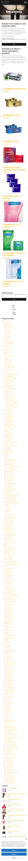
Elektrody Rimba (9, 559)
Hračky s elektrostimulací (11, 561)
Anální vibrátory (9, 658)
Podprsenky (8, 708)
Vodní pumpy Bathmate (11, 542)
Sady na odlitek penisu (11, 685)
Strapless (8, 732)
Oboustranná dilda (10, 680)
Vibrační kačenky (9, 397)
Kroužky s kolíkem (10, 488)
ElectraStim (8, 556)
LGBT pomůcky (7, 426)
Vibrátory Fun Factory (10, 398)
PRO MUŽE (5, 454)
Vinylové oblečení (9, 333)
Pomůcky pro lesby (10, 428)
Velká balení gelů (9, 616)
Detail (7, 91)
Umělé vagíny (7, 532)
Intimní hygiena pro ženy (9, 720)
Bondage (6, 338)
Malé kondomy (9, 471)
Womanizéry (7, 443)
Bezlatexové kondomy (10, 461)
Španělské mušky (10, 551)
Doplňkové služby (8, 452)
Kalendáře (8, 578)
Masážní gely (8, 606)
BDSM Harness (9, 326)
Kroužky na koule (9, 487)
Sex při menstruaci (8, 381)
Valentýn (8, 440)
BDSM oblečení (7, 324)
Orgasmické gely (9, 611)
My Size (7, 473)
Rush (7, 393)
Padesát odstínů (8, 625)
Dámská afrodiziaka (10, 547)
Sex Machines (9, 571)
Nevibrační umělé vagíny (11, 533)
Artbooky (9, 583)
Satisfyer (8, 447)
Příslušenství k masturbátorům (12, 502)
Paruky (5, 724)
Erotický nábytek (8, 568)
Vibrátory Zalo (9, 419)
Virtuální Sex (7, 642)
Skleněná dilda (9, 687)
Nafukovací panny (8, 516)
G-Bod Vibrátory (9, 760)
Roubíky (6, 352)
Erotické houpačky (8, 341)
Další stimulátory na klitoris (12, 445)
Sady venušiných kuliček (11, 746)
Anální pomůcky (7, 646)
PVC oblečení (9, 331)
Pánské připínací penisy (11, 729)
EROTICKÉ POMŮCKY (7, 386)
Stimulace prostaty (10, 663)
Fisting (7, 634)
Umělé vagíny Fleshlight (11, 395)
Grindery (7, 570)
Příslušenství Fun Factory (12, 405)
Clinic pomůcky (7, 340)
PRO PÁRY (5, 544)
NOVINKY (6, 431)
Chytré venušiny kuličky (11, 743)
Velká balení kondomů (10, 478)
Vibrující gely (8, 618)
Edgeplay (8, 632)
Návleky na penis (8, 523)
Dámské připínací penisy (11, 727)
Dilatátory (6, 456)
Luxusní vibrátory (9, 765)
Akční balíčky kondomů (11, 459)
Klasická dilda (9, 675)
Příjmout (14, 850)
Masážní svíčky (7, 623)
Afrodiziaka (6, 545)
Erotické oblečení (8, 692)
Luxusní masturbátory (10, 499)
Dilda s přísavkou (9, 670)
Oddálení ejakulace (8, 525)
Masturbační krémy (10, 608)
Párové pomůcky (8, 627)
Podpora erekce (7, 528)
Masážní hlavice (9, 767)
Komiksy (9, 585)
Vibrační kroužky (9, 490)
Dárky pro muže (9, 438)
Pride (7, 430)
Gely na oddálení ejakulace (11, 596)
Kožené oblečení (9, 328)
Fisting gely (8, 592)
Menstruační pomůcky (9, 722)
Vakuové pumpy (7, 537)
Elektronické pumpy (10, 539)
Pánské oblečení (8, 526)
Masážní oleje (7, 622)
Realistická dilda (9, 684)
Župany (7, 718)
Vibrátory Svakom (10, 417)
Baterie (7, 357)
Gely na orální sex (9, 597)
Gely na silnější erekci (10, 599)
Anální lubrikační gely (10, 589)
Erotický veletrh (7, 423)
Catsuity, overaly (9, 696)
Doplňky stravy (7, 362)
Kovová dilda (8, 677)
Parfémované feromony (11, 378)
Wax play (8, 641)
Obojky (5, 345)
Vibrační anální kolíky (10, 665)
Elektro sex (6, 554)
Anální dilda (8, 647)
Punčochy (8, 711)
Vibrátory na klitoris (10, 781)
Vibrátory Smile (9, 414)
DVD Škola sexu (9, 630)
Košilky (7, 706)
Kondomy (6, 457)
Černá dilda (8, 668)
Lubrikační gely (7, 587)
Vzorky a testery (8, 383)
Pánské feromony (10, 376)
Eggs (8, 507)
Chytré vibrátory (9, 758)
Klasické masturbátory (11, 497)
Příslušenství (8, 360)
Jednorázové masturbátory (12, 495)
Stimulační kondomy (10, 475)
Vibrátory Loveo (9, 412)
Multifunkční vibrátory (10, 770)
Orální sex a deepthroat (11, 635)
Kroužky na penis (8, 481)
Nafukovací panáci (10, 518)
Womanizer (8, 449)
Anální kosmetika (9, 649)
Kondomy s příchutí (10, 468)
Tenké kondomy (9, 476)
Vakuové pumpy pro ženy (9, 739)
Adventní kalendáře (10, 435)
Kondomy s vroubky (10, 469)
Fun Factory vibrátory (11, 404)
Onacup (8, 511)
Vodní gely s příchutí (10, 620)
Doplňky (7, 699)
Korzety (7, 705)
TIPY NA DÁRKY (7, 433)
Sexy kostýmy (9, 715)
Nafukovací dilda (9, 679)
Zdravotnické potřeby (9, 385)
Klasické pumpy (9, 540)
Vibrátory (9, 411)
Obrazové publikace (10, 582)
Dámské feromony (10, 373)
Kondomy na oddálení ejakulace (13, 466)
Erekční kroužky (9, 485)
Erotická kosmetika (8, 364)
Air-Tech (9, 506)
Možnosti (14, 857)
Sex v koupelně (9, 637)
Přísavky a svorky (8, 350)
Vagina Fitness (9, 749)
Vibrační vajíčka (9, 753)
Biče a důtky (7, 336)
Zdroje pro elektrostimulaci (11, 564)
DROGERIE (5, 353)
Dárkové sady (9, 437)
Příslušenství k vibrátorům (11, 772)
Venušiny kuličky (8, 741)
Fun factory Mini (10, 400)
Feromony (6, 371)
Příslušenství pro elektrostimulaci (13, 563)
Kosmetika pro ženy (10, 367)
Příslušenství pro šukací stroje (12, 737)
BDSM (4, 321)
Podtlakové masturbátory (11, 501)
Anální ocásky (9, 653)
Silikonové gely (9, 613)
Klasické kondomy (10, 464)
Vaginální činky (9, 751)
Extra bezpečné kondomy (11, 462)
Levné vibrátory (9, 763)
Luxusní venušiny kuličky (11, 744)
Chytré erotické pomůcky (9, 388)
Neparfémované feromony (11, 374)
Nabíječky (8, 359)
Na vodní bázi (9, 609)
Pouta (5, 348)
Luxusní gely (8, 604)
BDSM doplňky (7, 322)
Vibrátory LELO (9, 409)
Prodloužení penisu (8, 530)
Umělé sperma (9, 615)
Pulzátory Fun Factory (12, 407)
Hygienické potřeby (8, 575)
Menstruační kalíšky (8, 379)
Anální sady (8, 654)
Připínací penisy (7, 725)
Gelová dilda (8, 673)
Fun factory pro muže (12, 402)
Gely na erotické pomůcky (11, 594)
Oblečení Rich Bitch (10, 392)
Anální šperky (9, 656)
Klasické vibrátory (9, 762)
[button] (26, 839)
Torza (7, 513)
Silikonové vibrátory (10, 777)
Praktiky (6, 628)
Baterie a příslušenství (9, 355)
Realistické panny (9, 521)
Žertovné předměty (10, 442)
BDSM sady (6, 335)
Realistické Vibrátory (10, 775)
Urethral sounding (10, 639)
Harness (7, 701)
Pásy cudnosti (7, 347)
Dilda (5, 667)
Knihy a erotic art (8, 577)
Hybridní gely (8, 603)
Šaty (7, 713)
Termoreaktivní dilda (10, 689)
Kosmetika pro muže (10, 366)
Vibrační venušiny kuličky (11, 755)
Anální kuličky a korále (10, 651)
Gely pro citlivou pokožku (11, 601)
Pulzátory (8, 774)
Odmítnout (14, 854)
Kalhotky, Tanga (9, 703)
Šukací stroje (7, 736)
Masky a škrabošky (8, 343)
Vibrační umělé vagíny (10, 535)
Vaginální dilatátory (10, 691)
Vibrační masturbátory (11, 514)
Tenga (7, 504)
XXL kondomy (9, 480)
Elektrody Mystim (9, 558)
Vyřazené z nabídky (10, 421)
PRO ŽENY (5, 644)
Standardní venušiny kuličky (12, 748)
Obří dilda (8, 682)
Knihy (7, 580)
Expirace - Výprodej (8, 369)
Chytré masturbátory (10, 494)
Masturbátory (7, 492)
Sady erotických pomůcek (10, 734)
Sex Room (8, 573)
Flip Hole (9, 509)
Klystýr (7, 660)
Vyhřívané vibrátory (10, 782)
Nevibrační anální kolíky (11, 661)
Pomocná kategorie (7, 450)
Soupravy (8, 717)
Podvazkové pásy (9, 710)
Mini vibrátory (9, 769)
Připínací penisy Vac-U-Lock (12, 730)
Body (7, 694)
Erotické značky (7, 390)
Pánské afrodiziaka (10, 549)
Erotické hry (7, 566)
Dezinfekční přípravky (10, 590)
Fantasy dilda (9, 672)
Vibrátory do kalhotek (10, 779)
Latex (7, 329)
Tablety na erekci (9, 552)
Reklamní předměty (10, 424)
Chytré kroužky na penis (11, 483)
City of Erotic (5, 1)
